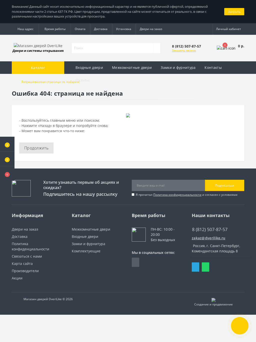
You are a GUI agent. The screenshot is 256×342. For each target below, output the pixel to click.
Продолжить (36, 148)
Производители (25, 270)
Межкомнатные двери (91, 229)
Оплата (80, 29)
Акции (17, 278)
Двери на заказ (151, 29)
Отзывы (83, 80)
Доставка (101, 29)
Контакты (213, 67)
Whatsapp (205, 267)
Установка (123, 29)
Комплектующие (86, 251)
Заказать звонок (184, 50)
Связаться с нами (27, 256)
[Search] (157, 48)
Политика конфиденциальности (177, 195)
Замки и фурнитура (88, 243)
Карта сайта (22, 263)
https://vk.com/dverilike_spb (135, 262)
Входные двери (85, 236)
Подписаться (224, 185)
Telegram (195, 267)
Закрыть (234, 11)
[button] (7, 173)
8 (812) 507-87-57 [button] (210, 229)
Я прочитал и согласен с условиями (187, 195)
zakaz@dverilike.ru (208, 238)
